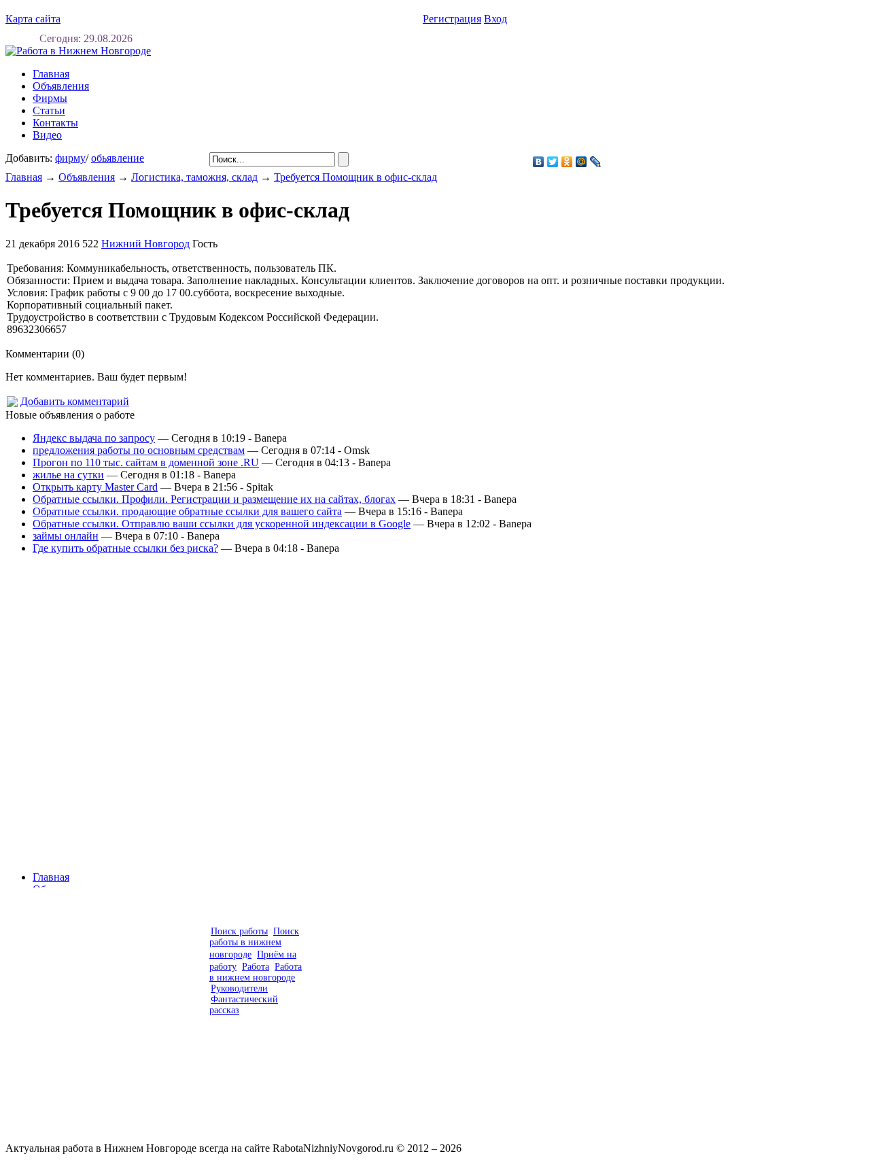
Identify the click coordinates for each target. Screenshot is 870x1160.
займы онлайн (66, 536)
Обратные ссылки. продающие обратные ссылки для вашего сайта (187, 511)
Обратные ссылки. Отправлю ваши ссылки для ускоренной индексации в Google (222, 523)
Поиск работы (239, 931)
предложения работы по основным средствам (139, 450)
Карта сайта (32, 18)
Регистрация (452, 18)
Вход (495, 18)
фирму (70, 158)
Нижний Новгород (145, 243)
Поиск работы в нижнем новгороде (254, 943)
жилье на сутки (68, 474)
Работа (255, 967)
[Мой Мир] (581, 162)
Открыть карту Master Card (95, 487)
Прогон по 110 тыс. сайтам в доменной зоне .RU (146, 462)
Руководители (239, 988)
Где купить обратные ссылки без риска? (125, 548)
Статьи (49, 110)
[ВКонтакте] (539, 162)
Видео (47, 135)
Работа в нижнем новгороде (255, 972)
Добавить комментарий (74, 401)
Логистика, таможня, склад (194, 177)
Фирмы (50, 98)
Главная (23, 177)
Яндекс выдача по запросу (94, 438)
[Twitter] (553, 162)
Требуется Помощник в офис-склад (355, 177)
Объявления (61, 86)
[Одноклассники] (567, 162)
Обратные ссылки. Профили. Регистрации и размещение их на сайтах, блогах (214, 499)
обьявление (117, 158)
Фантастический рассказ (243, 1004)
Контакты (55, 122)
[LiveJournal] (596, 162)
